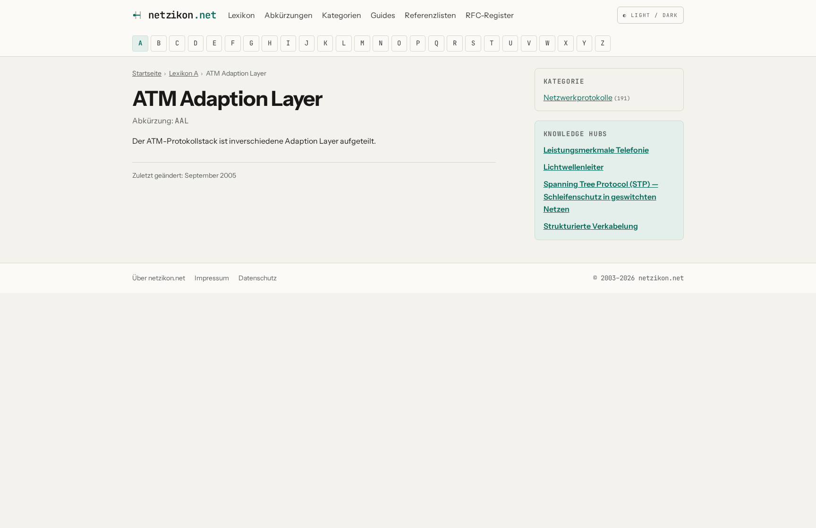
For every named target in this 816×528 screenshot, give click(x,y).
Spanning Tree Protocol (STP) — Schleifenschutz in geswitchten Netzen (601, 196)
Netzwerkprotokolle (578, 97)
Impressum (212, 278)
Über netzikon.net (158, 278)
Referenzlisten (430, 15)
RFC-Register (490, 15)
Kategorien (341, 15)
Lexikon (241, 15)
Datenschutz (257, 278)
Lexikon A (183, 73)
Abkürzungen (288, 15)
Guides (383, 15)
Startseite (147, 73)
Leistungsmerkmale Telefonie (596, 150)
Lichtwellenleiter (574, 167)
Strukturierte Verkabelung (591, 226)
